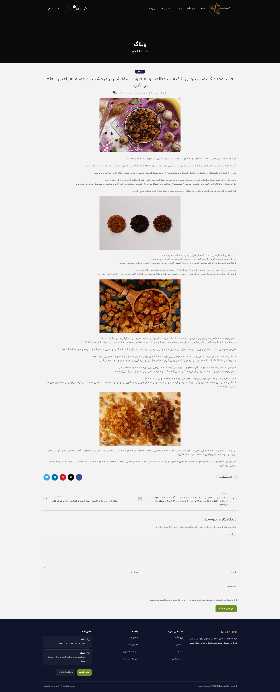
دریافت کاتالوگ (66, 672)
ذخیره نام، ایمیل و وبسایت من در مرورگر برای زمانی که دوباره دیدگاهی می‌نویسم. (191, 600)
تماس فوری (84, 672)
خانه (146, 51)
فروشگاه (179, 637)
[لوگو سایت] (220, 9)
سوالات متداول (130, 652)
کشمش (136, 51)
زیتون (180, 652)
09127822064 (79, 643)
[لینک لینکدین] (55, 477)
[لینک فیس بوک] (79, 477)
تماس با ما (133, 645)
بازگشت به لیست (140, 499)
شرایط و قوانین (130, 659)
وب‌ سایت (232, 586)
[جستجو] (85, 9)
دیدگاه (232, 534)
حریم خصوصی (49, 686)
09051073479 (63, 643)
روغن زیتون (177, 659)
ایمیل (134, 572)
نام (234, 572)
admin (145, 93)
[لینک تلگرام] (46, 477)
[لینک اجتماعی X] (71, 477)
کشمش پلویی (225, 477)
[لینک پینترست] (63, 477)
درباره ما (134, 637)
